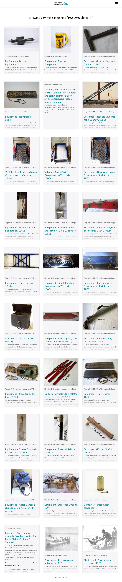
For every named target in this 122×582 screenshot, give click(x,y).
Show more (59, 577)
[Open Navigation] (106, 3)
